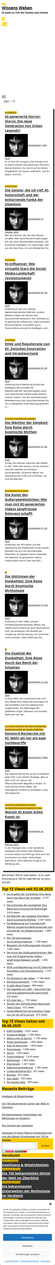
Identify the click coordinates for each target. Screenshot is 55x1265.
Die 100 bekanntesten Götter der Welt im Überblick (26, 1175)
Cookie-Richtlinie (12, 1261)
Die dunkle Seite (16, 1082)
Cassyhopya (34, 145)
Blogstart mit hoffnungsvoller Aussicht (29, 945)
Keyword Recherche (26, 726)
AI (6, 112)
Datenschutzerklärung (29, 1261)
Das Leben (13, 1078)
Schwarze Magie (16, 1034)
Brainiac (11, 1075)
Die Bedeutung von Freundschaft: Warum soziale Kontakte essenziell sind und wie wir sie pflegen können (29, 927)
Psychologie (14, 1049)
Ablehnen (27, 1245)
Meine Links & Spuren (19, 1038)
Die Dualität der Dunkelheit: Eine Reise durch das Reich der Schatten (23, 660)
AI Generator (20, 418)
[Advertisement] (27, 57)
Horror (11, 112)
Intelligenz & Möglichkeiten (17, 1096)
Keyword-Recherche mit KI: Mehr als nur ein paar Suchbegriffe (25, 738)
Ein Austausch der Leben (21, 978)
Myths (17, 1169)
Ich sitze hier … (15, 1000)
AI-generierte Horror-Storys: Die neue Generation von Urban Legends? (23, 123)
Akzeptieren (27, 1237)
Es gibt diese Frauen (18, 985)
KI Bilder (29, 808)
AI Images (31, 418)
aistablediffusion (14, 808)
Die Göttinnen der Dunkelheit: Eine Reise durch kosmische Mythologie (23, 583)
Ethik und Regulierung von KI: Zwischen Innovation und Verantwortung (27, 348)
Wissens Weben (17, 8)
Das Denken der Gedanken (17, 1125)
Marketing (41, 726)
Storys (10, 1053)
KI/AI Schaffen (15, 1031)
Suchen (6, 1140)
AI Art (10, 418)
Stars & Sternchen (17, 1045)
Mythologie (13, 1060)
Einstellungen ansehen (27, 1254)
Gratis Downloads (17, 1042)
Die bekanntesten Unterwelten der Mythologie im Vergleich (26, 1191)
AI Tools (11, 260)
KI (16, 112)
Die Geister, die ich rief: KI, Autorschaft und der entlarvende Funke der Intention (27, 197)
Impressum (45, 1261)
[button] (50, 1203)
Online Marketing (35, 729)
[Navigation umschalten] (4, 4)
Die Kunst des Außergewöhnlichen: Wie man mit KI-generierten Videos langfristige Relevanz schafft (26, 504)
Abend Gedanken (10, 1161)
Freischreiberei (15, 1056)
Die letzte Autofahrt (18, 982)
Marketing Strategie (15, 729)
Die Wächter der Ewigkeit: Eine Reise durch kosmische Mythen (26, 427)
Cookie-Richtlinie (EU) (19, 1071)
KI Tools (13, 186)
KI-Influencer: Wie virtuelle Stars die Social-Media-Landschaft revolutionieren (26, 270)
